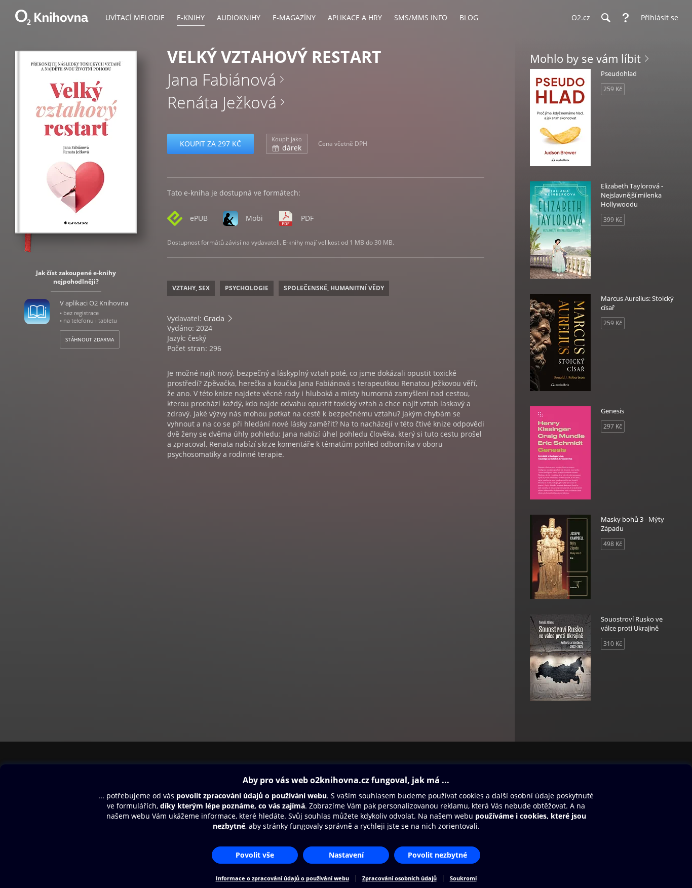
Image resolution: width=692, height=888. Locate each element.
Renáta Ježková (222, 102)
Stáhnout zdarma (89, 339)
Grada (214, 318)
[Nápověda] (626, 17)
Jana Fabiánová (221, 79)
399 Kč (612, 219)
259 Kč (612, 89)
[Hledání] (605, 17)
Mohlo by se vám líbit (585, 58)
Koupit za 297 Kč (210, 143)
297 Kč (612, 426)
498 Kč (612, 543)
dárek (287, 143)
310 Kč (612, 643)
